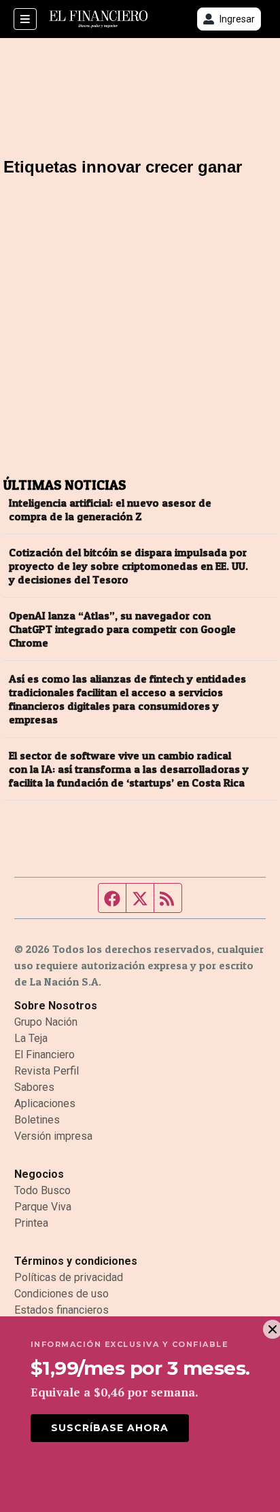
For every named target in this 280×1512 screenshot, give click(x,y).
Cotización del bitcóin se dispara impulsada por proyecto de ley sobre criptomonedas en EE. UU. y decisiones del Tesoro (128, 565)
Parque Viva (42, 1206)
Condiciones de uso (61, 1293)
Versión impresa (53, 1136)
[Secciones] (25, 19)
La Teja (31, 1038)
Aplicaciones (44, 1103)
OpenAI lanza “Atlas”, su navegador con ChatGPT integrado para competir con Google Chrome (122, 629)
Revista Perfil (46, 1070)
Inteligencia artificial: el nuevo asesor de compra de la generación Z (110, 509)
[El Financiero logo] (99, 19)
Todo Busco (42, 1190)
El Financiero (44, 1054)
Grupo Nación (45, 1021)
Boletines (37, 1119)
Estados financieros (61, 1309)
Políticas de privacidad (68, 1277)
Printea (31, 1223)
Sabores (34, 1087)
